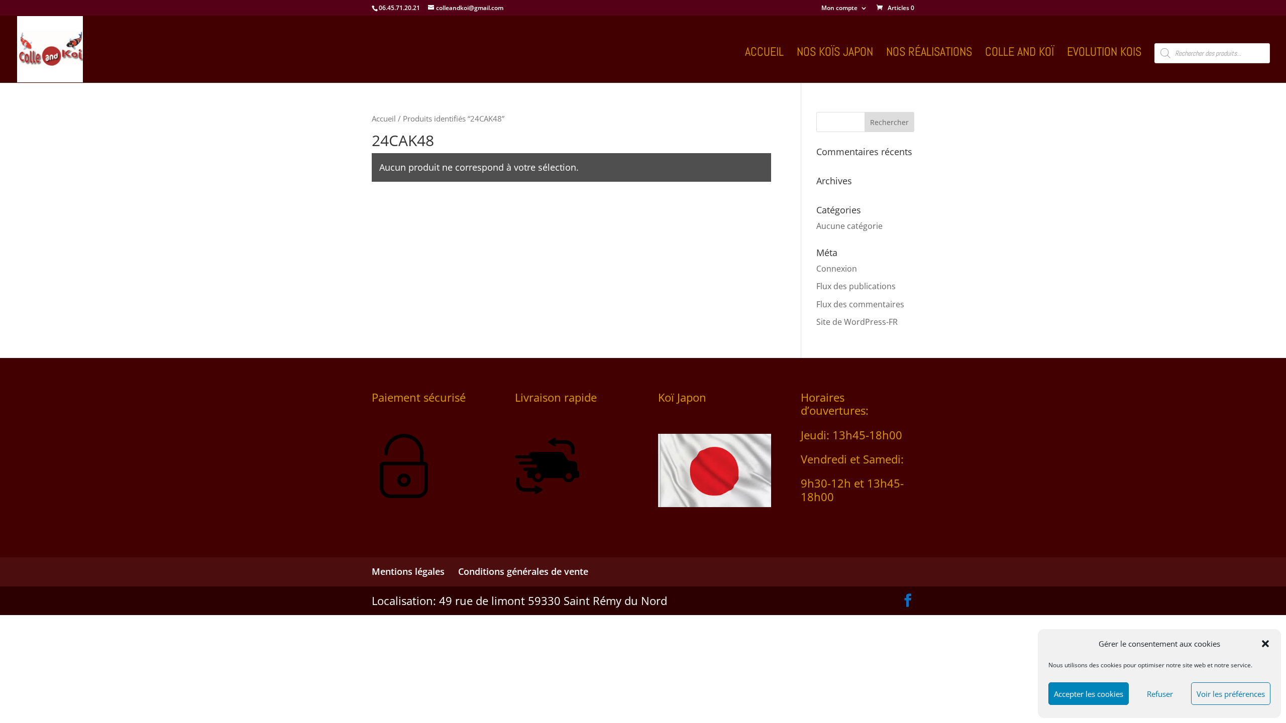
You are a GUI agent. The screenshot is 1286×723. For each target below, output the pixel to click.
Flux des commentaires (860, 304)
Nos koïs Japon (835, 53)
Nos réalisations (929, 53)
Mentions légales (408, 571)
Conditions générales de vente (523, 571)
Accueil (764, 53)
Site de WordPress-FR (857, 321)
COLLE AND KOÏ (1019, 53)
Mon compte (839, 8)
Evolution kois (1104, 53)
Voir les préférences (1231, 694)
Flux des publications (856, 286)
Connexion (836, 268)
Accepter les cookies (1088, 694)
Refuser (1160, 694)
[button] (1265, 644)
